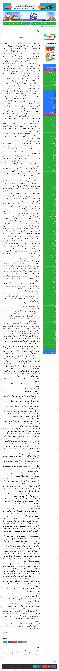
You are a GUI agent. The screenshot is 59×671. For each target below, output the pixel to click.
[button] (5, 642)
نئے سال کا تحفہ (54, 661)
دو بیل (27, 661)
